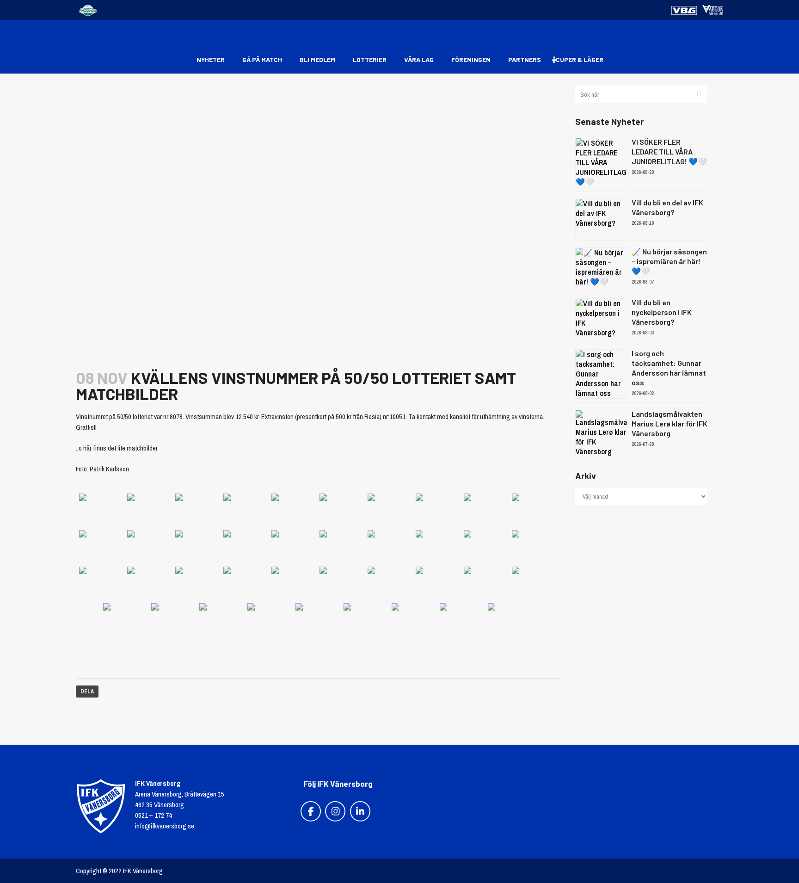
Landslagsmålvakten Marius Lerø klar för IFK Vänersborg (669, 423)
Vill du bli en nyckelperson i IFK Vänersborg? (662, 312)
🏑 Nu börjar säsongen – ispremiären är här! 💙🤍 (669, 261)
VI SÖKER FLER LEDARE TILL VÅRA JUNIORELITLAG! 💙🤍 (669, 151)
